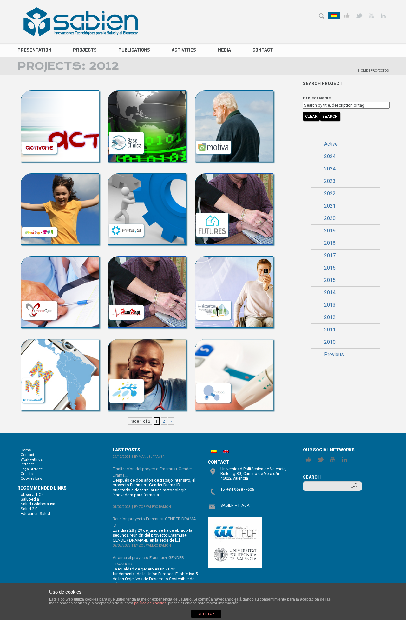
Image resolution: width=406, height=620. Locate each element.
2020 (330, 218)
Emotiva (234, 97)
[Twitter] (358, 15)
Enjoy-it (60, 180)
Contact (262, 50)
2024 (330, 156)
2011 (330, 330)
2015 (330, 280)
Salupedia (30, 499)
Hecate (234, 263)
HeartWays (147, 263)
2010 (330, 342)
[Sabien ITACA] (80, 21)
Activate (60, 97)
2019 (330, 231)
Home (363, 70)
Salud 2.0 (29, 508)
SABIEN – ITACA (235, 505)
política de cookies (150, 603)
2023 (330, 181)
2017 (330, 255)
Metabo (234, 346)
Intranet (27, 464)
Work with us (32, 459)
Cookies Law (31, 478)
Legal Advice (32, 469)
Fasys (147, 180)
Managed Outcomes (147, 351)
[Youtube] (371, 15)
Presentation (34, 50)
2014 (330, 293)
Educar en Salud (35, 513)
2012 (330, 317)
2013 (330, 305)
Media (224, 50)
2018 (330, 243)
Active (331, 144)
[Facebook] (346, 15)
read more (85, 155)
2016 (330, 268)
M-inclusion (60, 346)
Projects (85, 50)
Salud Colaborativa (38, 504)
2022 (330, 194)
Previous (334, 354)
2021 (330, 206)
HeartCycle (60, 263)
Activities (184, 50)
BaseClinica (147, 97)
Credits (27, 473)
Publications (134, 50)
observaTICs (32, 494)
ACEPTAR (206, 614)
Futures (234, 180)
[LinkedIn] (383, 15)
